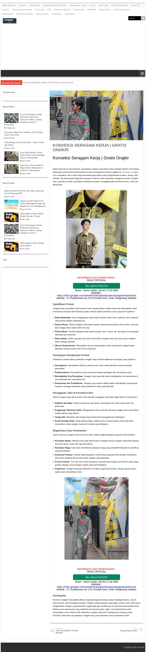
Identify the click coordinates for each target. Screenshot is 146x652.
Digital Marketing (8, 5)
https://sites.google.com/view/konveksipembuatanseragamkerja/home (96, 295)
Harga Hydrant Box (128, 630)
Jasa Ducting (103, 5)
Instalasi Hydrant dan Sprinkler (55, 5)
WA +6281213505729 (96, 286)
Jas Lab (92, 5)
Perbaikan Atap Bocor (62, 10)
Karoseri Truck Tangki (119, 5)
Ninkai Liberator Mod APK (22, 10)
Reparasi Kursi (104, 10)
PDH (49, 10)
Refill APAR (91, 10)
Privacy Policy (79, 10)
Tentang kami (56, 14)
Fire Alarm (22, 5)
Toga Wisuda (70, 14)
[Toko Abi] (9, 20)
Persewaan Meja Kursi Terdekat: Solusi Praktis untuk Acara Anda (48, 82)
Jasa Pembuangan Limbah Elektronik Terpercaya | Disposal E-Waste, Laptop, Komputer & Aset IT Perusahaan (23, 119)
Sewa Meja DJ (7, 14)
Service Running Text (121, 10)
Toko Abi (140, 647)
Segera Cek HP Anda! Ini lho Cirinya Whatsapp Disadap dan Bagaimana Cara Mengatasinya (33, 203)
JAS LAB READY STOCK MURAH (67, 631)
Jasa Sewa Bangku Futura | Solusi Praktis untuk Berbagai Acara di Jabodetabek (32, 155)
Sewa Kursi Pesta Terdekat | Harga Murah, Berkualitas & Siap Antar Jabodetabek (31, 167)
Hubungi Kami (34, 5)
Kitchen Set (135, 5)
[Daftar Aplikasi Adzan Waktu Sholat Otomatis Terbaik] (11, 217)
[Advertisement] (73, 49)
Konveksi (5, 10)
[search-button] (143, 18)
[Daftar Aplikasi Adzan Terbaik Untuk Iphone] (11, 247)
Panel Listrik (39, 10)
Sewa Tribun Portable (24, 14)
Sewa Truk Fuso (42, 14)
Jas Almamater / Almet (77, 5)
